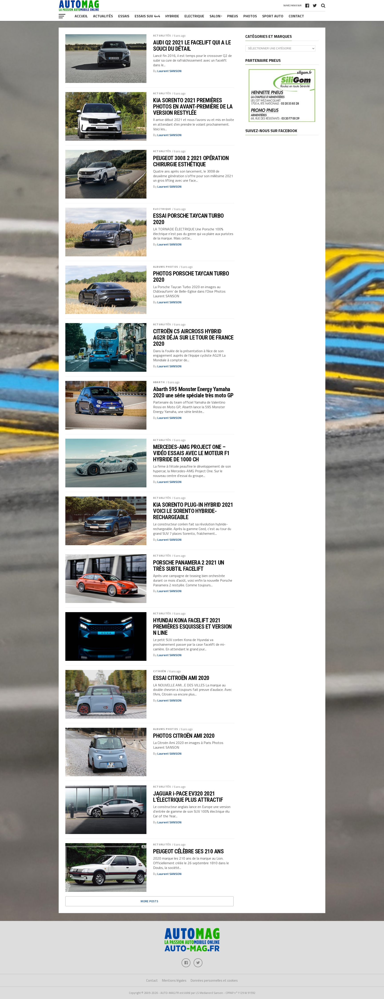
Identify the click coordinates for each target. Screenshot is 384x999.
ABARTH (159, 382)
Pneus (232, 16)
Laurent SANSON (169, 70)
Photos (250, 16)
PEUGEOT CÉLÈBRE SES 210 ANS (188, 851)
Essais (123, 16)
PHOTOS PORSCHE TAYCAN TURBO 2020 (191, 276)
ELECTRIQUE (162, 209)
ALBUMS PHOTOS (165, 267)
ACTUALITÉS (162, 35)
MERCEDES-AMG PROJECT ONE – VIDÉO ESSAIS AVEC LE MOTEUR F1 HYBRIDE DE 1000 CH (191, 453)
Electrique (194, 16)
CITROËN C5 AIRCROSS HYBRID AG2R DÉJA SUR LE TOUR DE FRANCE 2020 (193, 337)
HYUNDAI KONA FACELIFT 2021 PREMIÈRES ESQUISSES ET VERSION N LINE (192, 626)
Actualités (103, 16)
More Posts (149, 901)
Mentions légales (174, 980)
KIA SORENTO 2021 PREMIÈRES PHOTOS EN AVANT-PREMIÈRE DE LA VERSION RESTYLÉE (193, 106)
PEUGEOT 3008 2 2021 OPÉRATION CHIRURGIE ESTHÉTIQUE (191, 161)
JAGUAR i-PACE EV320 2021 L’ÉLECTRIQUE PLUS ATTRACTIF (188, 796)
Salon (215, 16)
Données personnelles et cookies (214, 980)
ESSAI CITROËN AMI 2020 (181, 678)
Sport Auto (272, 16)
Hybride (172, 16)
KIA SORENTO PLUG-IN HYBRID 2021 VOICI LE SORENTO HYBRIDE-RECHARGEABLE (193, 511)
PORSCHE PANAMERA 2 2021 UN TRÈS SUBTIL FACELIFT (188, 565)
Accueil (81, 16)
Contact (296, 16)
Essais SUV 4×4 (147, 16)
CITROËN (159, 671)
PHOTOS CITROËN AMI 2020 (183, 736)
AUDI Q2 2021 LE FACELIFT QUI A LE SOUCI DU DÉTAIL (192, 45)
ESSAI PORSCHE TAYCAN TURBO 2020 (188, 219)
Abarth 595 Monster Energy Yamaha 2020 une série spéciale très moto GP (193, 392)
